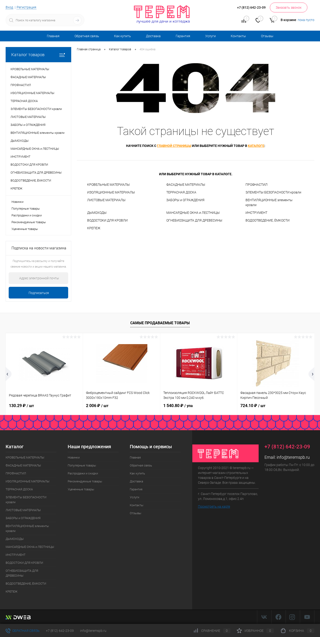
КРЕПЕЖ (93, 228)
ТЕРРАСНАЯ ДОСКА (181, 192)
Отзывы (267, 36)
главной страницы (174, 146)
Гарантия (183, 36)
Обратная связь (86, 36)
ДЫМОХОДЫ (97, 213)
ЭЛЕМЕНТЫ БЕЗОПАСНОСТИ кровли (273, 192)
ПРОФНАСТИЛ (257, 184)
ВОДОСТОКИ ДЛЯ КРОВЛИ (107, 220)
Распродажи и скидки (26, 215)
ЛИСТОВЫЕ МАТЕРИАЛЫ (106, 200)
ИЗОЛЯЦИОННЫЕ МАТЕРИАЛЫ (111, 192)
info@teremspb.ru (293, 457)
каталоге (256, 146)
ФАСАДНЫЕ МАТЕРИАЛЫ (185, 184)
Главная (53, 36)
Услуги (210, 36)
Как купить (122, 36)
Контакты (238, 36)
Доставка (153, 36)
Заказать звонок (288, 7)
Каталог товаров (28, 54)
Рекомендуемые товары (28, 222)
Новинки (17, 202)
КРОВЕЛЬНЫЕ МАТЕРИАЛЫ (108, 184)
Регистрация (26, 7)
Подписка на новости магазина (38, 248)
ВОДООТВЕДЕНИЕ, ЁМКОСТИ (268, 220)
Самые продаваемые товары (160, 323)
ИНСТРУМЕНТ (256, 213)
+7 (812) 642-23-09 (60, 631)
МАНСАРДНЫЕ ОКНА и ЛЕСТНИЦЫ (193, 213)
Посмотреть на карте (214, 506)
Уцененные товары (24, 229)
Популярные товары (25, 208)
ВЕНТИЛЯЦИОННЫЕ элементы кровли (269, 202)
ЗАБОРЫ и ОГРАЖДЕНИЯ (185, 200)
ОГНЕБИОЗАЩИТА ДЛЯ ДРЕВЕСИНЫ (194, 220)
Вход (9, 7)
